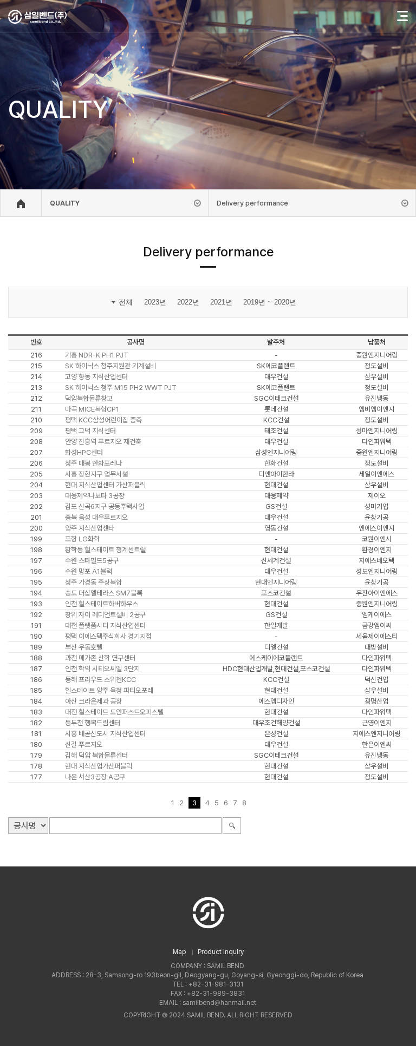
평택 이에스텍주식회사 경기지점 (108, 636)
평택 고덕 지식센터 (90, 431)
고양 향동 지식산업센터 (96, 377)
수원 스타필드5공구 (92, 561)
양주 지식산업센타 (89, 528)
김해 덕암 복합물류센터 (96, 755)
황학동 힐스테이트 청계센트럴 (105, 550)
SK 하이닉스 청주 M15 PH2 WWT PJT (121, 387)
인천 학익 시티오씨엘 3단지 (102, 669)
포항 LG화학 (82, 539)
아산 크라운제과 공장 (93, 701)
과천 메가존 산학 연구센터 (100, 658)
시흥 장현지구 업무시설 (96, 474)
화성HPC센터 (84, 452)
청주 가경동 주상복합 (93, 582)
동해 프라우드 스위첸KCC (100, 680)
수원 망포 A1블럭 (88, 571)
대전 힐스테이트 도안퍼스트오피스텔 (114, 712)
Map (179, 952)
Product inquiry (221, 952)
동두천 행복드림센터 (92, 723)
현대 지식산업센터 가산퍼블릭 (105, 485)
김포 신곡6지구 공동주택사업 (104, 506)
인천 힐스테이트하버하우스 (101, 604)
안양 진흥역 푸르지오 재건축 (103, 442)
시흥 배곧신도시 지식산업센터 (105, 734)
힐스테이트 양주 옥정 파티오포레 (109, 690)
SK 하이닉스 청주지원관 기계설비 (110, 366)
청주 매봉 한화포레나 (93, 463)
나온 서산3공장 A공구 (95, 777)
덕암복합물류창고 (89, 398)
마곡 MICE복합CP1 (92, 409)
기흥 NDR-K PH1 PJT (96, 355)
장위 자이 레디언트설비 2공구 (105, 615)
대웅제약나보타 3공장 (95, 496)
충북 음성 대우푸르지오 (96, 517)
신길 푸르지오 (83, 744)
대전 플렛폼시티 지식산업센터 (105, 625)
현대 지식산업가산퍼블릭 (98, 766)
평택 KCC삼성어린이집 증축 (103, 420)
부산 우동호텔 (83, 647)
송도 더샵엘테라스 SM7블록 (103, 593)
